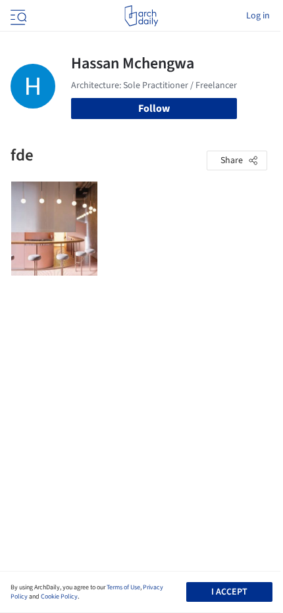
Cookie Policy (59, 596)
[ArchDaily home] (141, 15)
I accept (229, 592)
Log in (258, 15)
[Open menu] (17, 16)
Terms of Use (123, 587)
